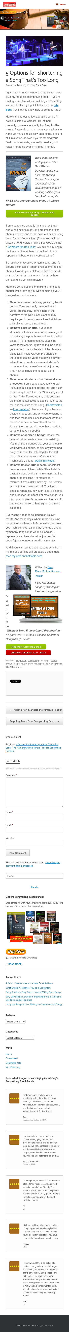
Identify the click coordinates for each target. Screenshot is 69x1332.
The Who (10, 667)
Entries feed (12, 1058)
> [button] (64, 18)
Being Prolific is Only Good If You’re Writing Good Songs (33, 992)
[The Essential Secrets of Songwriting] (9, 4)
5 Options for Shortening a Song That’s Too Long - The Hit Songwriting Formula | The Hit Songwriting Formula (33, 747)
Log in (9, 1053)
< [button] (2, 18)
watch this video (44, 460)
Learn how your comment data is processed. (33, 864)
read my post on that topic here (24, 556)
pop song (32, 663)
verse (18, 667)
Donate (34, 887)
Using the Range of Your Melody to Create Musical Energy (34, 1004)
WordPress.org (13, 1067)
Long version (21, 409)
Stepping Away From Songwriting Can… (35, 721)
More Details (12, 20)
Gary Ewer (41, 85)
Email (9, 825)
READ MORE (15, 964)
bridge (54, 660)
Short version (54, 405)
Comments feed (13, 1062)
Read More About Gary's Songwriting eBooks (34, 213)
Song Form (21, 660)
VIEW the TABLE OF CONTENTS (28, 652)
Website (10, 838)
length (17, 663)
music (24, 663)
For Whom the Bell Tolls (21, 247)
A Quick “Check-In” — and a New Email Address (29, 983)
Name (9, 812)
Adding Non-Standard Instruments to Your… (36, 709)
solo (48, 663)
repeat (41, 663)
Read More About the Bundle (26, 646)
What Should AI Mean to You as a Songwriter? (28, 987)
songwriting (33, 660)
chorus (9, 663)
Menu (63, 4)
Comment (11, 775)
